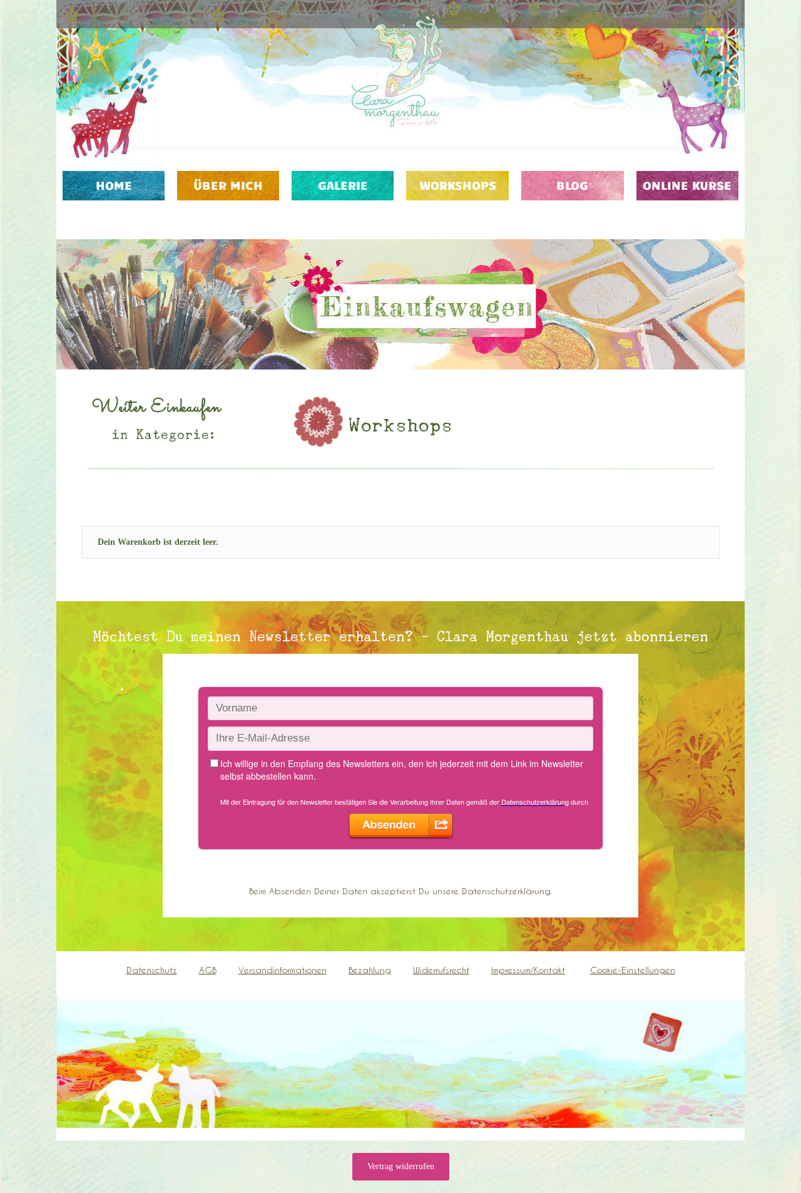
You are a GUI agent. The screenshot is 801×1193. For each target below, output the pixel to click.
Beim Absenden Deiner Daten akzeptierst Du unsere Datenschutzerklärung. (401, 891)
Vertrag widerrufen (400, 1166)
